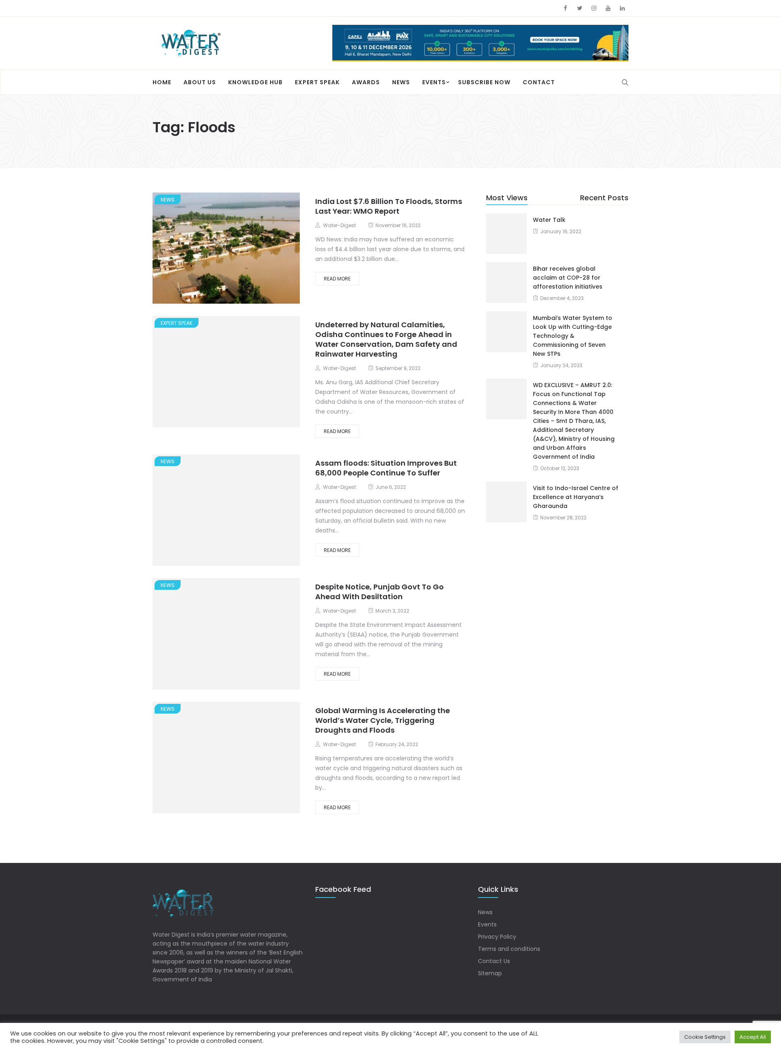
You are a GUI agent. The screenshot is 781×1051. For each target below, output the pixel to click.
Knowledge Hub (255, 82)
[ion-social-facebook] (565, 8)
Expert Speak (317, 82)
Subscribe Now (484, 82)
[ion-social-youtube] (608, 8)
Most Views (507, 197)
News (401, 82)
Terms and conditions (509, 949)
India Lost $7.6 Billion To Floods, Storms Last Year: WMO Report (388, 205)
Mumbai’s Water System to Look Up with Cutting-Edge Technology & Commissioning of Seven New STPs (572, 335)
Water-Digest (339, 224)
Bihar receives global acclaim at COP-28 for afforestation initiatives (567, 277)
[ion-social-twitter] (580, 8)
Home (162, 82)
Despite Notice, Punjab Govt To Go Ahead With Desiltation (379, 591)
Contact (539, 82)
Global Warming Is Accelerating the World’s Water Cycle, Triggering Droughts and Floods (382, 720)
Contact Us (494, 961)
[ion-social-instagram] (594, 8)
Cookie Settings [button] (705, 1037)
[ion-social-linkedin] (622, 8)
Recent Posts (604, 197)
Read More (337, 277)
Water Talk (549, 219)
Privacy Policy (497, 937)
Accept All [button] (753, 1037)
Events (434, 82)
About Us (199, 82)
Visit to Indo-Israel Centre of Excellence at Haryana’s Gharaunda (575, 497)
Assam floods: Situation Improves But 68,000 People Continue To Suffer (386, 467)
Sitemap (490, 973)
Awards (366, 82)
